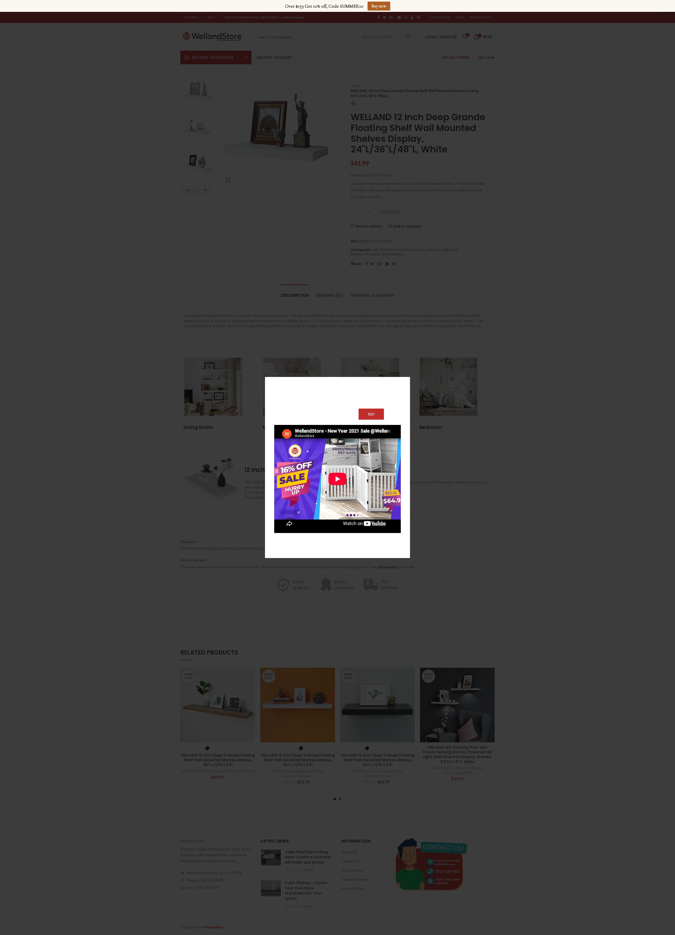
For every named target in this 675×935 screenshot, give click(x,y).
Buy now (379, 6)
